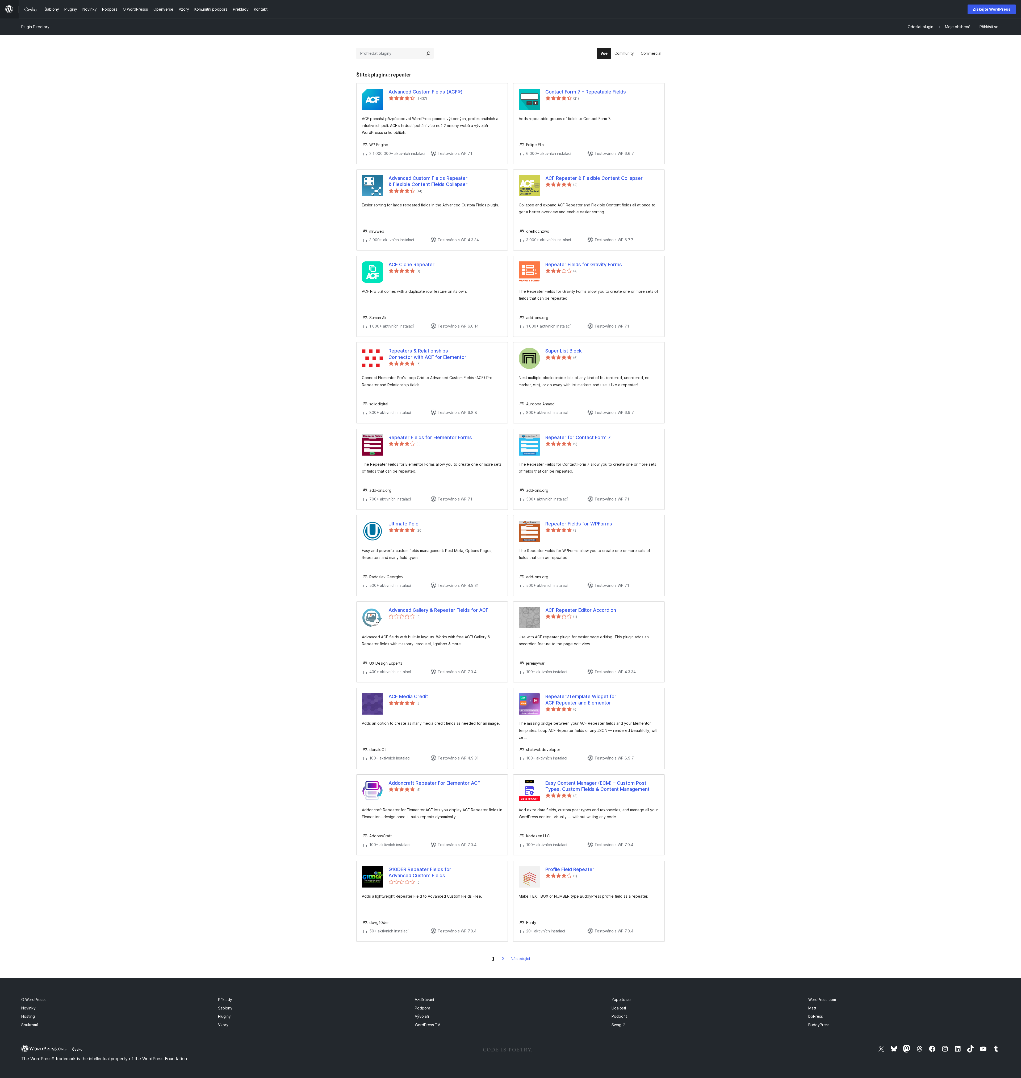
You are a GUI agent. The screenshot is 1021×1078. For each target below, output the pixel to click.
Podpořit (619, 1016)
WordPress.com (822, 999)
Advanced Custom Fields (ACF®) (425, 92)
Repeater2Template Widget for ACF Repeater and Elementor (580, 699)
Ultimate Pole (403, 524)
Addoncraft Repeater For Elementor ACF (434, 783)
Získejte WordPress (992, 9)
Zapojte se (621, 999)
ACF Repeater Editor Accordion (580, 610)
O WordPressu (34, 999)
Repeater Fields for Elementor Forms (430, 437)
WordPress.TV (427, 1024)
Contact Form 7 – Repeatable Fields (585, 92)
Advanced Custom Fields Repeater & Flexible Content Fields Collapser (427, 181)
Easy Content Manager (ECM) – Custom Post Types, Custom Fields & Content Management (597, 786)
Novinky (28, 1008)
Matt (812, 1008)
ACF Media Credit (408, 696)
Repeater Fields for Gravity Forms (583, 264)
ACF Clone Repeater (411, 264)
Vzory (223, 1024)
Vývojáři (422, 1016)
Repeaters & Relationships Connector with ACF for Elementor (427, 354)
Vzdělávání (424, 999)
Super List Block (563, 351)
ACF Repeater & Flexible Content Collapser (594, 178)
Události (619, 1008)
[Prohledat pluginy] (428, 53)
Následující (520, 958)
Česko (77, 1049)
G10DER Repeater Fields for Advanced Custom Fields (419, 872)
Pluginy (224, 1016)
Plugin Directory (35, 26)
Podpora (422, 1008)
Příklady (225, 999)
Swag (619, 1024)
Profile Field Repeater (569, 869)
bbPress (815, 1016)
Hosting (28, 1016)
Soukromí (29, 1024)
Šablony (225, 1008)
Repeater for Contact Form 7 (578, 437)
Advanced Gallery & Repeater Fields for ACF (438, 610)
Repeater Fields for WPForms (578, 524)
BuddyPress (819, 1024)
